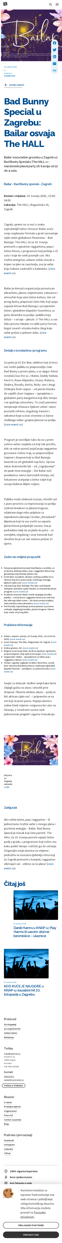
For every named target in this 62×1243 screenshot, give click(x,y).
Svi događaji (10, 1024)
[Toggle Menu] (57, 4)
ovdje (6, 787)
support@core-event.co (14, 1080)
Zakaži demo (10, 1033)
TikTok (7, 1153)
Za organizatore (12, 1029)
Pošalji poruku (13, 1085)
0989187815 (9, 1076)
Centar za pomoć (12, 1120)
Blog (6, 1124)
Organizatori (10, 1111)
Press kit (8, 1115)
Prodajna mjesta (12, 1107)
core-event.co (13, 424)
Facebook (9, 1140)
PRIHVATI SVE (31, 1234)
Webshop (9, 1037)
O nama (8, 1102)
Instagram (9, 1145)
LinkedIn (8, 1149)
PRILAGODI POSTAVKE (31, 1225)
